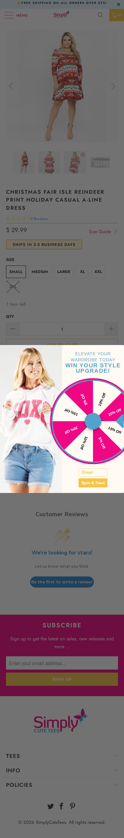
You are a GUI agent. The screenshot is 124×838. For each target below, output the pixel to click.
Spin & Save (93, 482)
